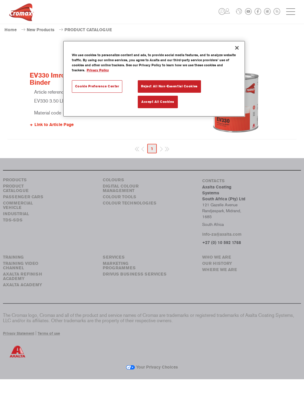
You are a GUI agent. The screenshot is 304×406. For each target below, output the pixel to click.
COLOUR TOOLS (119, 197)
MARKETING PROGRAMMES (119, 265)
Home (10, 29)
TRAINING (13, 257)
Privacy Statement (18, 333)
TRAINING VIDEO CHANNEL (20, 265)
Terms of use (49, 333)
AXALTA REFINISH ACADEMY (22, 276)
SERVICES (114, 257)
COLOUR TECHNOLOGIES (129, 203)
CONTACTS (213, 180)
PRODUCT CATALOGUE (15, 188)
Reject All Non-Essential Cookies (169, 86)
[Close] (236, 47)
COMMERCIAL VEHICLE (18, 205)
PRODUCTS (15, 180)
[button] (221, 11)
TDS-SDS (13, 220)
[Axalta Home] (21, 17)
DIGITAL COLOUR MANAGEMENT (121, 188)
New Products (40, 29)
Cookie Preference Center (97, 86)
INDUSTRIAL (16, 214)
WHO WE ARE (216, 257)
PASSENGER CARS (23, 197)
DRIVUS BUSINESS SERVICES (135, 274)
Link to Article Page (54, 124)
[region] (154, 79)
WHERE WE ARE (219, 269)
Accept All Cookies (157, 102)
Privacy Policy (98, 70)
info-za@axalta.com (222, 234)
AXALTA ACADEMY (22, 285)
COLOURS (113, 180)
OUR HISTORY (217, 263)
